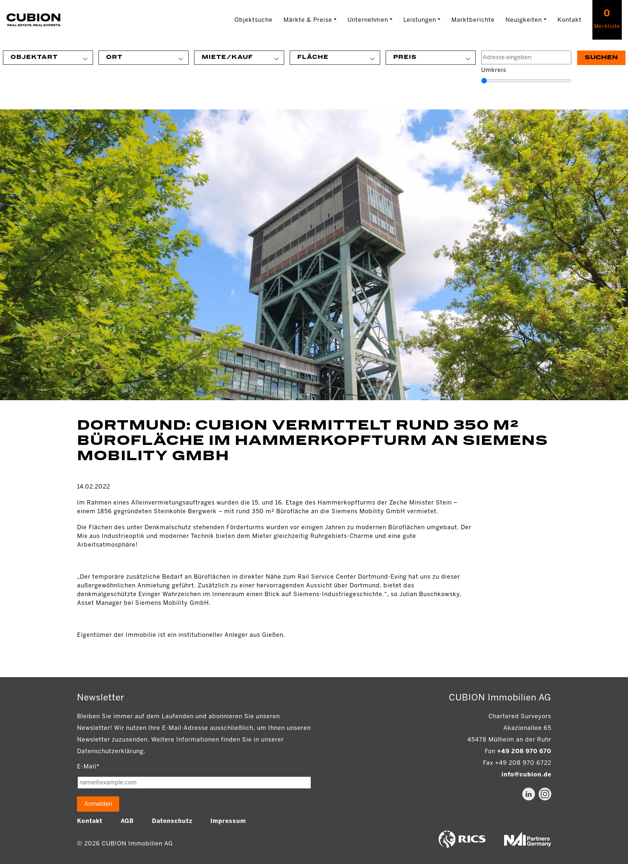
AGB (127, 820)
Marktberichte (473, 19)
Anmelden (98, 803)
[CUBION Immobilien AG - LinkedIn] (528, 794)
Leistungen (419, 19)
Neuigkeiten (524, 19)
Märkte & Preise (307, 19)
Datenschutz (172, 820)
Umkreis (493, 70)
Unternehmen (367, 19)
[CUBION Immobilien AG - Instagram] (545, 794)
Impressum (228, 820)
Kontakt (569, 19)
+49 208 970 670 (524, 751)
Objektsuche (253, 19)
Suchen (601, 57)
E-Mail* (88, 766)
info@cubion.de (526, 774)
